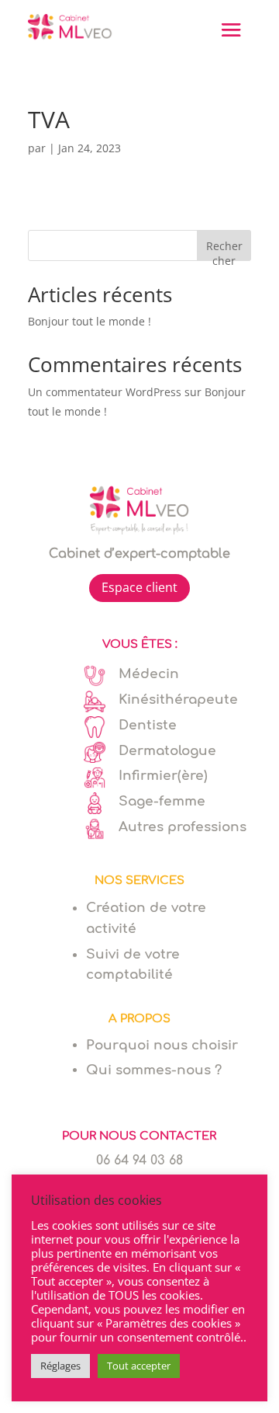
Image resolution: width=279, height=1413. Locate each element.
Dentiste (148, 725)
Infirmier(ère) (163, 775)
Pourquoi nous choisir (162, 1045)
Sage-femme (162, 801)
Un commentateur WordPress (104, 392)
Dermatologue (167, 750)
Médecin (149, 673)
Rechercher (224, 249)
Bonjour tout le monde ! (89, 321)
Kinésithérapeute (178, 699)
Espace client (139, 587)
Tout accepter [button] (138, 1366)
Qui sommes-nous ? (154, 1070)
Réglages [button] (60, 1366)
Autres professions (182, 827)
